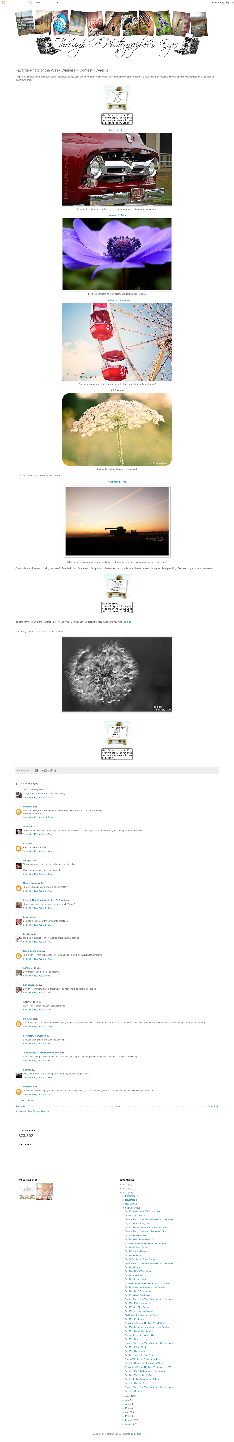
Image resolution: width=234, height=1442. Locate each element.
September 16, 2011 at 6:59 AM (37, 959)
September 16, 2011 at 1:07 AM (37, 834)
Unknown (27, 807)
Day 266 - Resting (133, 1255)
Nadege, (27, 860)
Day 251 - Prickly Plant (135, 1347)
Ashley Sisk (29, 968)
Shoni (26, 1070)
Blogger (137, 1434)
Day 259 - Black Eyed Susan (138, 1295)
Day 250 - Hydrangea (135, 1351)
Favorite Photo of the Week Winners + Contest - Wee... (150, 1219)
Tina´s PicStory (30, 790)
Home (117, 1106)
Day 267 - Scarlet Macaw (136, 1251)
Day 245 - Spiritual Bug (135, 1383)
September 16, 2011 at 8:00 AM (37, 976)
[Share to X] (49, 770)
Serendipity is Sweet (33, 1036)
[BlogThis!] (45, 770)
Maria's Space (30, 883)
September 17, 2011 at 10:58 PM (38, 1077)
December (130, 1196)
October (129, 1204)
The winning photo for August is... (140, 1335)
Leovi (25, 917)
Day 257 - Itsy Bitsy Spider (137, 1307)
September (130, 1208)
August (128, 1396)
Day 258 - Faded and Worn (137, 1303)
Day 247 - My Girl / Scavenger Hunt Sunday (145, 1371)
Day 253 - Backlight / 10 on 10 (139, 1331)
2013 (125, 1184)
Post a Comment (27, 1100)
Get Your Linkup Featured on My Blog (142, 1379)
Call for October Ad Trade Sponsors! (141, 1259)
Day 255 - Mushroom (134, 1319)
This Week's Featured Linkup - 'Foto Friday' (144, 1323)
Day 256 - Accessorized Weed (139, 1311)
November (130, 1200)
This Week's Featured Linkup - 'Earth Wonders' (146, 1243)
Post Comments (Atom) (39, 1111)
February (129, 1420)
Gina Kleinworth (31, 951)
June (127, 1404)
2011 (125, 1192)
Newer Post (21, 1106)
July (127, 1400)
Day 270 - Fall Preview (135, 1235)
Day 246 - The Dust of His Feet (139, 1375)
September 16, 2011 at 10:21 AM (38, 992)
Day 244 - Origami (133, 1391)
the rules (127, 622)
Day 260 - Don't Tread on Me (138, 1291)
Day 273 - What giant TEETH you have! (143, 1211)
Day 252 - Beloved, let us (136, 1339)
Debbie (26, 934)
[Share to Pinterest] (55, 770)
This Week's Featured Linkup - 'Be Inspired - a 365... (149, 1367)
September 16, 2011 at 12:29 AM (38, 797)
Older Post (213, 1106)
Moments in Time (117, 215)
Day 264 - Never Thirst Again (138, 1271)
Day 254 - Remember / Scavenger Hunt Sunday (147, 1327)
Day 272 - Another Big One (137, 1223)
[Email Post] (36, 770)
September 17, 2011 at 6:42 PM (37, 1044)
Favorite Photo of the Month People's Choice (145, 1231)
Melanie (27, 826)
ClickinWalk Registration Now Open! (141, 1315)
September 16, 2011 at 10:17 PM (38, 1026)
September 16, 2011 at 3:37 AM (37, 891)
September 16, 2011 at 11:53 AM (38, 1010)
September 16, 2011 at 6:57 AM (37, 942)
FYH (25, 843)
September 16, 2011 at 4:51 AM (37, 925)
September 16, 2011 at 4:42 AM (37, 908)
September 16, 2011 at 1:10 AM (37, 851)
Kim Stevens (29, 985)
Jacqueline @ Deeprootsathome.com (41, 1053)
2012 (125, 1188)
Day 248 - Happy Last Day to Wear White (144, 1363)
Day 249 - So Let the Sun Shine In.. (141, 1355)
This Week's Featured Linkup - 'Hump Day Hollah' (148, 1283)
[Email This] (42, 770)
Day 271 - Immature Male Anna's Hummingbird (146, 1227)
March (128, 1416)
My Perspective (117, 130)
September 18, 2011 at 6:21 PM (37, 1094)
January (129, 1424)
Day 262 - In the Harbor (135, 1279)
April (127, 1412)
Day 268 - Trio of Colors (136, 1247)
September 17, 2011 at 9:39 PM (37, 1060)
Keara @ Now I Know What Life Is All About (44, 900)
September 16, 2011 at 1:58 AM (37, 874)
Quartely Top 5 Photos (135, 1215)
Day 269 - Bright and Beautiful (139, 1239)
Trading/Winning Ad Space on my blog (142, 1359)
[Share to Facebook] (52, 770)
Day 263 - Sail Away (134, 1275)
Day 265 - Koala (132, 1267)
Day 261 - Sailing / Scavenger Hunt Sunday (145, 1287)
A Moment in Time (117, 482)
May (127, 1408)
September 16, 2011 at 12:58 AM (38, 817)
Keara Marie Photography (117, 300)
